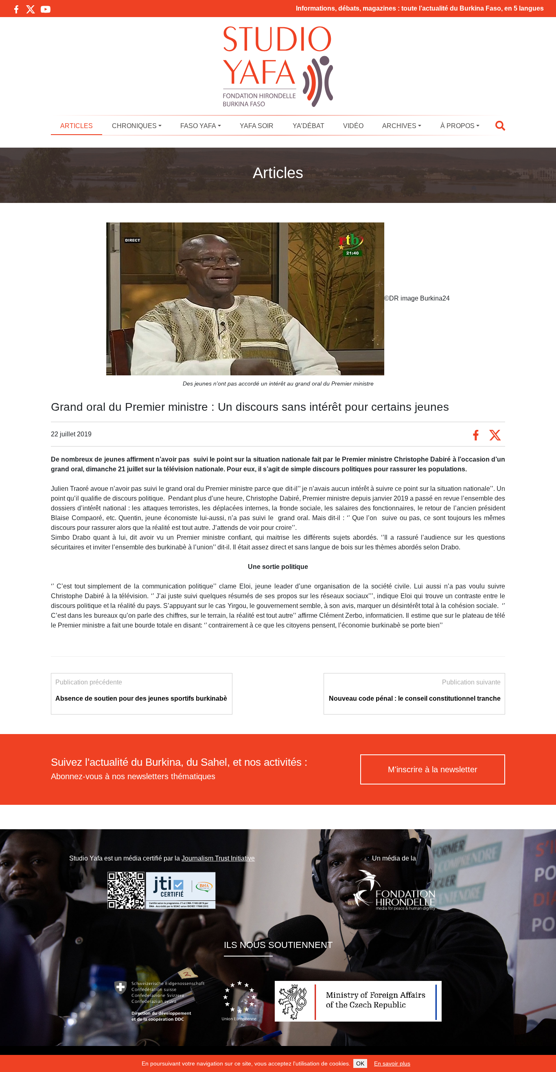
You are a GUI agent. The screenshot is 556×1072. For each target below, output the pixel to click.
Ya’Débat (308, 125)
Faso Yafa (198, 125)
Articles (76, 125)
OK (360, 1063)
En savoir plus (392, 1063)
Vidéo (353, 125)
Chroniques (134, 125)
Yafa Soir (257, 125)
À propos (457, 125)
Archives (399, 125)
